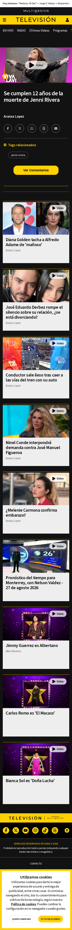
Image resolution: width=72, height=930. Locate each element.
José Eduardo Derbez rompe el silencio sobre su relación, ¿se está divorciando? (34, 312)
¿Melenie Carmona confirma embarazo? (31, 512)
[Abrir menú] (4, 20)
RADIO (21, 30)
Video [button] (39, 65)
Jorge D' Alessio (47, 3)
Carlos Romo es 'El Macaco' (30, 713)
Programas (60, 30)
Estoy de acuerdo (50, 919)
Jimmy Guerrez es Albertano (32, 645)
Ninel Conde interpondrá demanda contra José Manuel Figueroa (33, 447)
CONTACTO (36, 863)
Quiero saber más (21, 919)
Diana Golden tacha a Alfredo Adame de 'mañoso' (32, 242)
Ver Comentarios (36, 170)
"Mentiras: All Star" (28, 3)
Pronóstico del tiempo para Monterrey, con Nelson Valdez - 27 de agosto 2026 (34, 582)
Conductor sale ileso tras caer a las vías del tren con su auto (34, 377)
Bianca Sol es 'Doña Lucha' (30, 780)
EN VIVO (8, 30)
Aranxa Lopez (14, 116)
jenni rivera (18, 155)
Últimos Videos (39, 30)
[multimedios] (36, 11)
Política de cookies (23, 904)
